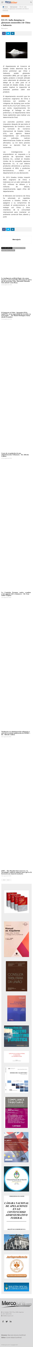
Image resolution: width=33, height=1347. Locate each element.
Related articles (7, 248)
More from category (8, 250)
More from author (19, 248)
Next (8, 879)
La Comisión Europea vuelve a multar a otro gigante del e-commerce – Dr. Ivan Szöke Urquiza (16, 594)
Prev (4, 879)
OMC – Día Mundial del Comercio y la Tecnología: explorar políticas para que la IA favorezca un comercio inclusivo (16, 872)
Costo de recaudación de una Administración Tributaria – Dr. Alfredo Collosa (15, 454)
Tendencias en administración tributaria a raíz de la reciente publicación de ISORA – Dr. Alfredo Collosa (15, 733)
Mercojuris (4, 28)
